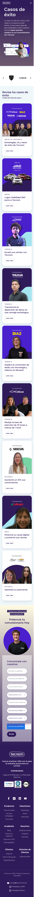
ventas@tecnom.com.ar (18, 883)
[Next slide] (30, 78)
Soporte (9, 854)
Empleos (25, 834)
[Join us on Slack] (14, 798)
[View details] (8, 798)
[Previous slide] (3, 78)
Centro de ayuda (9, 857)
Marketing (25, 810)
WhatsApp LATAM (18, 886)
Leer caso (9, 151)
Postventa (25, 817)
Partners (25, 837)
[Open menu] (31, 3)
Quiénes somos (25, 830)
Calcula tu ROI (9, 839)
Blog (9, 830)
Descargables (9, 842)
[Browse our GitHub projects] (19, 798)
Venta (25, 813)
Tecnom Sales (9, 810)
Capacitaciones (9, 860)
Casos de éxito (25, 856)
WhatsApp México (18, 890)
